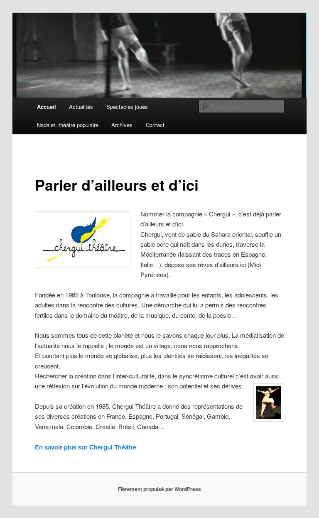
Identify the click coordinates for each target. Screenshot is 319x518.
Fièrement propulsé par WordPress (159, 489)
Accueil (46, 106)
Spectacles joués (127, 106)
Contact (155, 125)
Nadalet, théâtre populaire (67, 125)
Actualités (81, 106)
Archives (122, 125)
